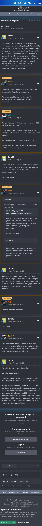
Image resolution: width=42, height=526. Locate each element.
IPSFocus (19, 500)
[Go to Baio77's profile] (4, 337)
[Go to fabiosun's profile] (4, 116)
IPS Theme (10, 500)
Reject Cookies (23, 522)
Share (10, 466)
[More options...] (38, 37)
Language (27, 500)
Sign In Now (21, 452)
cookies (14, 512)
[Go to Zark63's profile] (4, 37)
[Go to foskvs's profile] (4, 83)
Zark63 (6, 26)
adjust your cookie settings (26, 514)
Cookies (30, 502)
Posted (16, 38)
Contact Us (23, 502)
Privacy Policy (13, 502)
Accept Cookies (9, 522)
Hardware (19, 28)
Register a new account (21, 439)
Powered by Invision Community (21, 506)
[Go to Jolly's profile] (4, 192)
